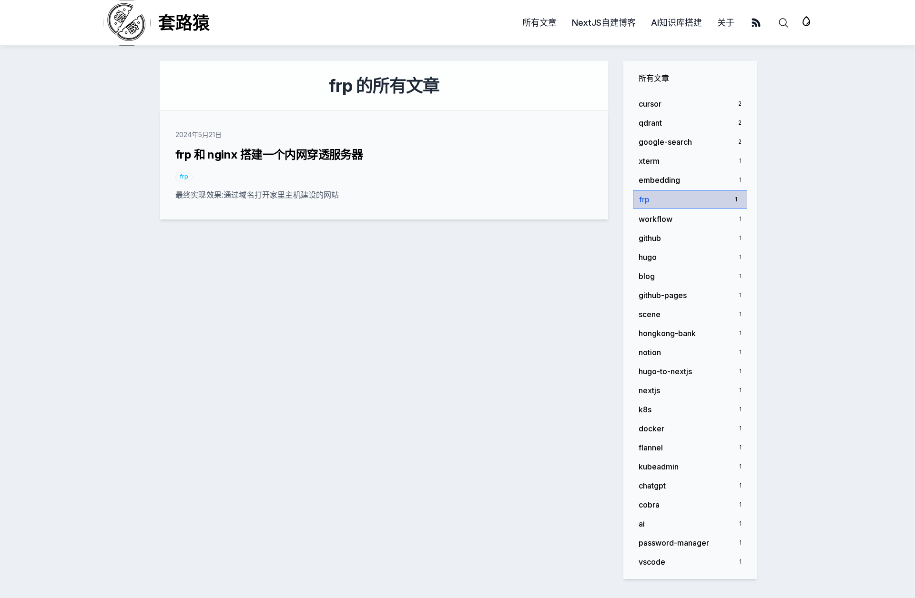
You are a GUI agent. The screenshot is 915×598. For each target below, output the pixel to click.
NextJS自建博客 (604, 23)
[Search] (783, 23)
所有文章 (539, 23)
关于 (725, 23)
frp (184, 176)
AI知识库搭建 (676, 23)
